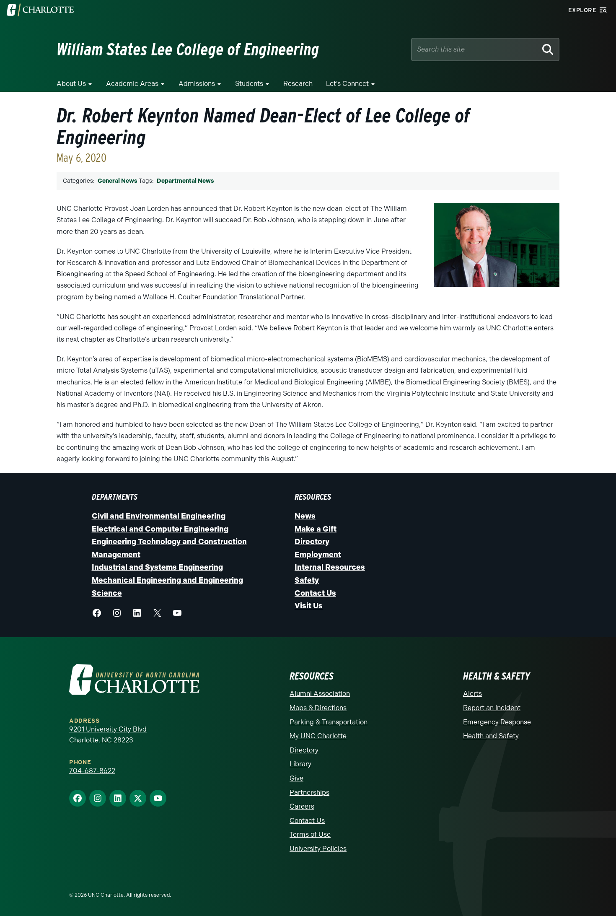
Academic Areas (132, 84)
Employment (318, 554)
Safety (307, 580)
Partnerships (309, 793)
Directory (312, 541)
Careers (302, 806)
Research (298, 84)
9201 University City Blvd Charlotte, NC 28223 (108, 734)
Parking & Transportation (329, 722)
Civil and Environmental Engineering (158, 516)
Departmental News (185, 180)
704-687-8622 (92, 771)
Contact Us (315, 593)
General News (117, 180)
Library (300, 764)
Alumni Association (320, 694)
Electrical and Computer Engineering (160, 529)
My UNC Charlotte (318, 736)
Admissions (197, 84)
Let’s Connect (347, 84)
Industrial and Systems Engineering (157, 567)
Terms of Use (310, 834)
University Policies (318, 849)
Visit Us (309, 605)
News (305, 516)
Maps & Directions (318, 708)
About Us (71, 84)
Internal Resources (330, 567)
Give (296, 778)
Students (249, 84)
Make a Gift (315, 529)
